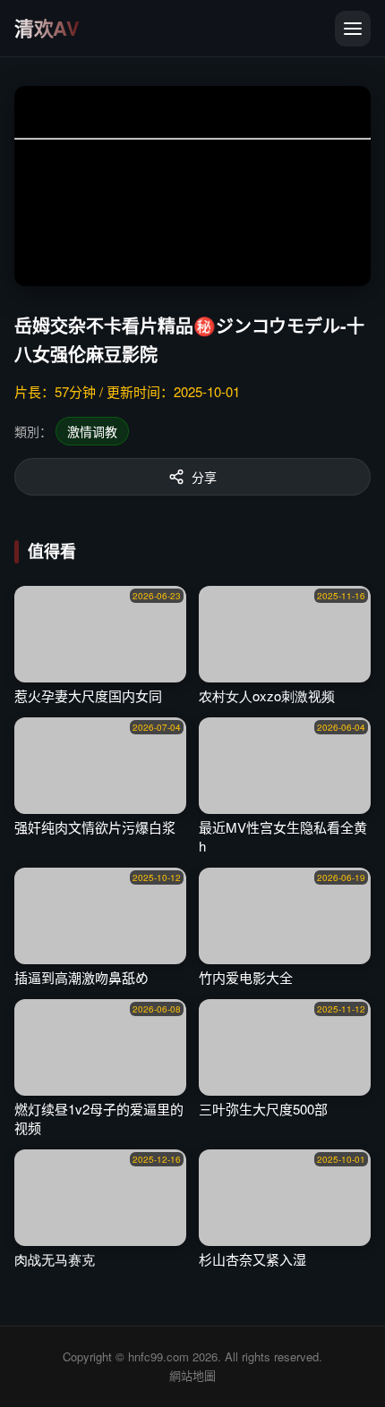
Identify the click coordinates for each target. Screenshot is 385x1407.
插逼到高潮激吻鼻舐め (81, 977)
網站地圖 (192, 1375)
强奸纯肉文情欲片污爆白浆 (94, 827)
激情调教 (92, 431)
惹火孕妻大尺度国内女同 (88, 695)
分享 (204, 477)
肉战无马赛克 (54, 1259)
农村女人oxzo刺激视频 (267, 695)
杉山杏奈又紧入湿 (252, 1259)
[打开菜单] (353, 29)
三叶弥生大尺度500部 (263, 1108)
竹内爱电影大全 (246, 977)
